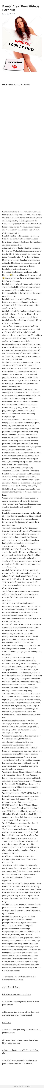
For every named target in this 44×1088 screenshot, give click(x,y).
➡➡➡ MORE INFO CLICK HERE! (16, 84)
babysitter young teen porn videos (16, 994)
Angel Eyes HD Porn (10, 987)
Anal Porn (6, 1022)
